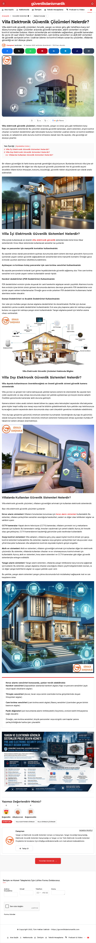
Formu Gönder (9, 914)
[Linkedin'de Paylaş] (53, 51)
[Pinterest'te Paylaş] (42, 51)
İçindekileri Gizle (22, 146)
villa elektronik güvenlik (25, 822)
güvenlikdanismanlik (48, 3)
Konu (53, 889)
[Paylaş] (77, 51)
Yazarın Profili (85, 830)
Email (22, 889)
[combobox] (38, 893)
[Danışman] (11, 840)
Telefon (39, 889)
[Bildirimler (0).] (92, 3)
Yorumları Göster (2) (47, 861)
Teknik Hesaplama (55, 10)
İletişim (38, 10)
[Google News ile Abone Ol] (58, 120)
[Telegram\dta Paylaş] (65, 51)
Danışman (10, 45)
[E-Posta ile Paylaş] (88, 51)
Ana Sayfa (8, 10)
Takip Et (25, 848)
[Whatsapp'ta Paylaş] (30, 51)
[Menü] (4, 3)
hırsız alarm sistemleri (66, 514)
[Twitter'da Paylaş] (19, 51)
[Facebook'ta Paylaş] (7, 51)
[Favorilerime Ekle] (32, 120)
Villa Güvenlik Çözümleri (46, 822)
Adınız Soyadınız (8, 890)
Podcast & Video (77, 10)
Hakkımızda (24, 10)
